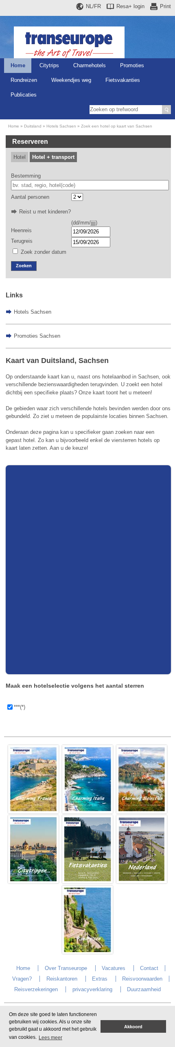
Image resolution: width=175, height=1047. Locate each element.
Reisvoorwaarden (142, 979)
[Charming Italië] (87, 811)
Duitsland (33, 126)
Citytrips (49, 65)
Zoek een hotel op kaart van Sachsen (116, 126)
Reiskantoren (61, 979)
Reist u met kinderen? (45, 212)
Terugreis (22, 241)
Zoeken (24, 265)
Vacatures (113, 968)
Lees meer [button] (50, 1037)
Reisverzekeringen (36, 989)
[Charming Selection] (141, 811)
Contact (149, 968)
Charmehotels (89, 65)
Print (165, 6)
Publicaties (24, 95)
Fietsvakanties (122, 80)
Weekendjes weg (71, 80)
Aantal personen (30, 197)
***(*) (19, 707)
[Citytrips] (33, 881)
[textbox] (90, 185)
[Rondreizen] (87, 952)
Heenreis (21, 230)
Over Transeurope (66, 968)
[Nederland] (141, 881)
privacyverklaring (92, 989)
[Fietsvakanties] (87, 881)
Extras (99, 979)
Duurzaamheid (144, 989)
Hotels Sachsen (61, 126)
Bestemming (26, 176)
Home (18, 65)
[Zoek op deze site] (166, 109)
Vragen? (22, 979)
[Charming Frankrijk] (33, 811)
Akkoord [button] (133, 1026)
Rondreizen (24, 80)
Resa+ (130, 6)
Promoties (132, 65)
